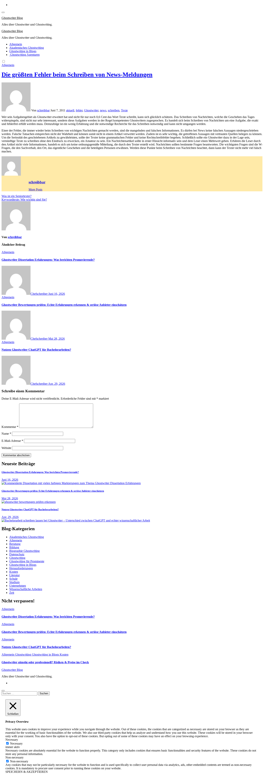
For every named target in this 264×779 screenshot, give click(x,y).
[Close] (3, 690)
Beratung (14, 544)
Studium (14, 582)
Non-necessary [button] (14, 757)
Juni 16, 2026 (56, 293)
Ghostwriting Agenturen (24, 54)
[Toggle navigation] (3, 12)
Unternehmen (17, 585)
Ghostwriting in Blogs (22, 51)
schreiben (113, 110)
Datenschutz (16, 554)
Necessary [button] (11, 739)
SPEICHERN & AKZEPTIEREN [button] (26, 771)
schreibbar (43, 110)
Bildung (14, 547)
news (103, 110)
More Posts (35, 189)
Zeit (11, 592)
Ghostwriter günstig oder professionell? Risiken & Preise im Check (45, 662)
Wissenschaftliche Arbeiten (25, 589)
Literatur (14, 575)
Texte (124, 110)
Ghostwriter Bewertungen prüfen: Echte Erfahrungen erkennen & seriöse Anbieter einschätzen (64, 304)
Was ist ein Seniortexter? (17, 196)
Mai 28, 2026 (56, 338)
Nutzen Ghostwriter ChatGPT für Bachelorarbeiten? (36, 349)
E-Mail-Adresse (12, 440)
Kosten (13, 571)
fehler (79, 110)
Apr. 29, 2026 (56, 383)
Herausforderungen (21, 568)
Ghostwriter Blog (12, 18)
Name (6, 433)
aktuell (70, 110)
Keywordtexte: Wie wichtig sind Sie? (24, 199)
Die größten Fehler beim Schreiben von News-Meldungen (77, 74)
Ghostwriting (17, 557)
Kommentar (10, 426)
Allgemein (15, 44)
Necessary (16, 743)
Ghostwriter (91, 110)
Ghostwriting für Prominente (26, 561)
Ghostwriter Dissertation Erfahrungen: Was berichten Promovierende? (48, 259)
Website (6, 448)
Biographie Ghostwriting (24, 550)
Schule (13, 578)
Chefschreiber (39, 293)
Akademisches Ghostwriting (26, 47)
